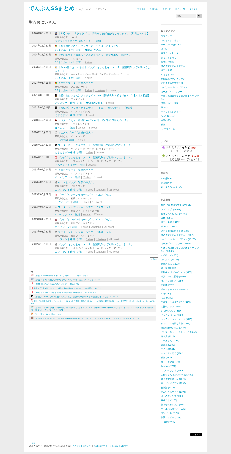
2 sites (88, 62)
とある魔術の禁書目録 (172, 83)
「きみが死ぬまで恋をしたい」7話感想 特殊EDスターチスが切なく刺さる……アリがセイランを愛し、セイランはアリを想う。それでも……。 (89, 318)
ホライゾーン (62, 227)
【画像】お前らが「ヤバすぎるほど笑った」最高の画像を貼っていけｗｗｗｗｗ (65, 292)
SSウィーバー (63, 202)
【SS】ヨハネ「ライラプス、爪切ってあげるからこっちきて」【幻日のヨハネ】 (103, 33)
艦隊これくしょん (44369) (174, 213)
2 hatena (96, 227)
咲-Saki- (165, 107)
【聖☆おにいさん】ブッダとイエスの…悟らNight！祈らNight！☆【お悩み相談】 (104, 95)
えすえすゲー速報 (65, 102)
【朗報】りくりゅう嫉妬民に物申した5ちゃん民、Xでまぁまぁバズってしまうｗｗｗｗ (68, 280)
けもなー (165, 49)
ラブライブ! (167, 36)
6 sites (85, 202)
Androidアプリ (100, 446)
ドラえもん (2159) (170, 340)
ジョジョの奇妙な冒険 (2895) (175, 323)
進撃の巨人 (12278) (170, 264)
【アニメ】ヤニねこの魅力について (48, 314)
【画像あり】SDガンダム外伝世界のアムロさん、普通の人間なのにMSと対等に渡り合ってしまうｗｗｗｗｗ (76, 297)
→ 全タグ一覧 (168, 129)
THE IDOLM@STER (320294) (176, 205)
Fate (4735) (167, 298)
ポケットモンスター (171, 112)
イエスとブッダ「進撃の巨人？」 (77, 83)
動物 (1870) (167, 357)
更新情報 (141, 9)
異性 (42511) (167, 218)
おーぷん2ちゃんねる (171, 187)
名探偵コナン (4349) (171, 306)
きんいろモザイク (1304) (173, 392)
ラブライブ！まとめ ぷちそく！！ (74, 41)
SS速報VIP (166, 178)
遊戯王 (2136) (168, 345)
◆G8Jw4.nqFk (94, 102)
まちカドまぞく (168, 57)
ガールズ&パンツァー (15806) (176, 243)
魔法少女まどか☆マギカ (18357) (177, 235)
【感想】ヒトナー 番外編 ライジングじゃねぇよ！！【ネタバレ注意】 (61, 275)
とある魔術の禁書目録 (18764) (176, 231)
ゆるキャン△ (167, 74)
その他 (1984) (168, 349)
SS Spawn (61, 140)
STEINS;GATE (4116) (171, 310)
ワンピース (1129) (170, 413)
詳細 (98, 41)
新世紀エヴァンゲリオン (173, 78)
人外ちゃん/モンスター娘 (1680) (177, 374)
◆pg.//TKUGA (93, 50)
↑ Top (154, 259)
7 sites (88, 90)
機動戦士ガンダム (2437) (173, 327)
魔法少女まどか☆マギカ (173, 66)
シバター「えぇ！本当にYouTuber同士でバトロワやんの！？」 (93, 120)
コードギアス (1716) (171, 362)
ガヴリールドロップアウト (174, 87)
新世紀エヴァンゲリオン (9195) (176, 272)
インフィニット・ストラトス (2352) (179, 332)
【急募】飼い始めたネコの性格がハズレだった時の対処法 (56, 284)
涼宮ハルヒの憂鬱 (170, 103)
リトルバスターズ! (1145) (173, 409)
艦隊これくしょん (170, 53)
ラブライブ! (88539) (171, 209)
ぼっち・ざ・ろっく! (171, 40)
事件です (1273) (169, 400)
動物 (163, 124)
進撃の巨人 (166, 120)
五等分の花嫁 (167, 61)
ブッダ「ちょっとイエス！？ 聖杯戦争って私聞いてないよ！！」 (95, 145)
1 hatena (100, 90)
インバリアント (63, 177)
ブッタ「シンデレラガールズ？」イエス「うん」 (85, 207)
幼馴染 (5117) (167, 285)
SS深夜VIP (166, 182)
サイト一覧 (180, 9)
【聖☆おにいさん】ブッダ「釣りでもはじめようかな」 (89, 46)
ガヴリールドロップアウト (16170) (178, 239)
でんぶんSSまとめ (52, 8)
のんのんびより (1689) (172, 370)
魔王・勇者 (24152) (170, 222)
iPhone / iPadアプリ (119, 446)
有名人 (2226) (168, 336)
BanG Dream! (168, 116)
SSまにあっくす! (64, 50)
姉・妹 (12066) (168, 268)
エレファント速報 (65, 189)
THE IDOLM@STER (171, 44)
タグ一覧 (166, 9)
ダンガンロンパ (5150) (172, 281)
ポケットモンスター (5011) (174, 289)
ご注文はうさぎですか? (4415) (176, 302)
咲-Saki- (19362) (169, 226)
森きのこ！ (61, 127)
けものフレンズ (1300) (172, 396)
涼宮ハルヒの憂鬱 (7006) (173, 276)
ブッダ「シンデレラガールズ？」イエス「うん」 (85, 194)
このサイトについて (81, 446)
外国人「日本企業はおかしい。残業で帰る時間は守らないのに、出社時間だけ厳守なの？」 (69, 288)
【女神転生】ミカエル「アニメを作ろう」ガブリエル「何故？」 (94, 55)
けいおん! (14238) (170, 259)
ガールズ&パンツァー (171, 91)
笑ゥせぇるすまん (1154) (173, 404)
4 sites (88, 78)
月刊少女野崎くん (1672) (173, 379)
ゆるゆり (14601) (169, 255)
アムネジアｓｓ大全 (66, 165)
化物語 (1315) (168, 387)
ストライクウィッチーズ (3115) (176, 319)
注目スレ (154, 9)
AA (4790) (166, 293)
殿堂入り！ (195, 9)
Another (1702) (168, 366)
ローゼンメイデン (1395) (173, 383)
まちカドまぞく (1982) (172, 353)
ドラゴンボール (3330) (172, 315)
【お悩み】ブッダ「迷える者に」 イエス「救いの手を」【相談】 (95, 108)
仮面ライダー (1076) (171, 417)
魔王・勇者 (166, 70)
